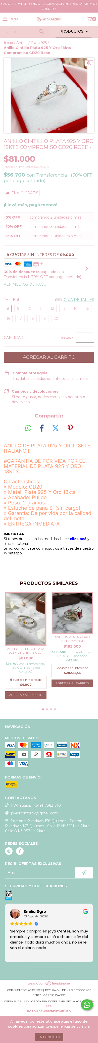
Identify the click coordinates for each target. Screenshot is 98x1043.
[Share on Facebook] (42, 428)
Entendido (49, 1037)
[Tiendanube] (49, 985)
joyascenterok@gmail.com (34, 813)
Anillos (21, 42)
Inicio (8, 42)
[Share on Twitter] (55, 428)
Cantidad (14, 337)
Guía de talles (78, 299)
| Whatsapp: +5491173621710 (36, 805)
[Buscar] (41, 31)
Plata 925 (39, 42)
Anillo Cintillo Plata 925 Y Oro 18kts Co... (25, 650)
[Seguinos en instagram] (9, 851)
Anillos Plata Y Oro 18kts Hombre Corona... (72, 639)
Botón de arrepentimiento (49, 1011)
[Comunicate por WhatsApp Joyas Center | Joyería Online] (87, 1004)
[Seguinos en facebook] (20, 851)
